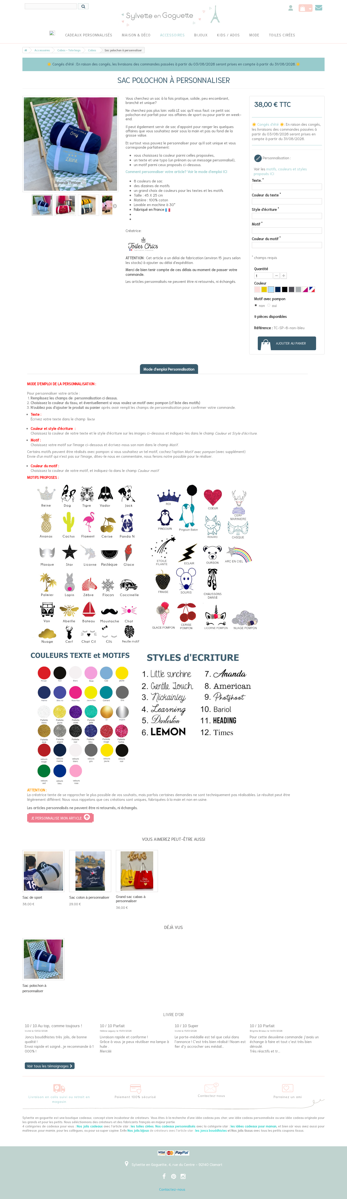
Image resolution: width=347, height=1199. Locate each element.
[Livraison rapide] (59, 1087)
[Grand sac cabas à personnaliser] (137, 871)
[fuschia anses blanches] (305, 289)
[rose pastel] (257, 289)
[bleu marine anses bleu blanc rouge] (312, 289)
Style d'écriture (265, 209)
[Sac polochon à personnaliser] (42, 205)
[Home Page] (24, 50)
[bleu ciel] (271, 289)
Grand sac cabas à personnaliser (130, 899)
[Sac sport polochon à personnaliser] (43, 871)
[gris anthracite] (291, 289)
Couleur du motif (266, 238)
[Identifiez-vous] (291, 8)
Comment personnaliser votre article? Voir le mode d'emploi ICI (176, 171)
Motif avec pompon (270, 298)
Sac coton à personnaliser (89, 897)
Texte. (258, 180)
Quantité (261, 268)
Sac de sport (32, 897)
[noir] (284, 289)
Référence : (263, 327)
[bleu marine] (277, 289)
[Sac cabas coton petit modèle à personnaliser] (90, 871)
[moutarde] (264, 289)
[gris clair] (298, 289)
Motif (257, 223)
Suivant (114, 205)
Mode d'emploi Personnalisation (169, 369)
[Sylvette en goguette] (173, 15)
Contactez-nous (172, 1189)
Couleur (260, 282)
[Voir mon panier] (306, 8)
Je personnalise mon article (57, 817)
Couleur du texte (266, 194)
